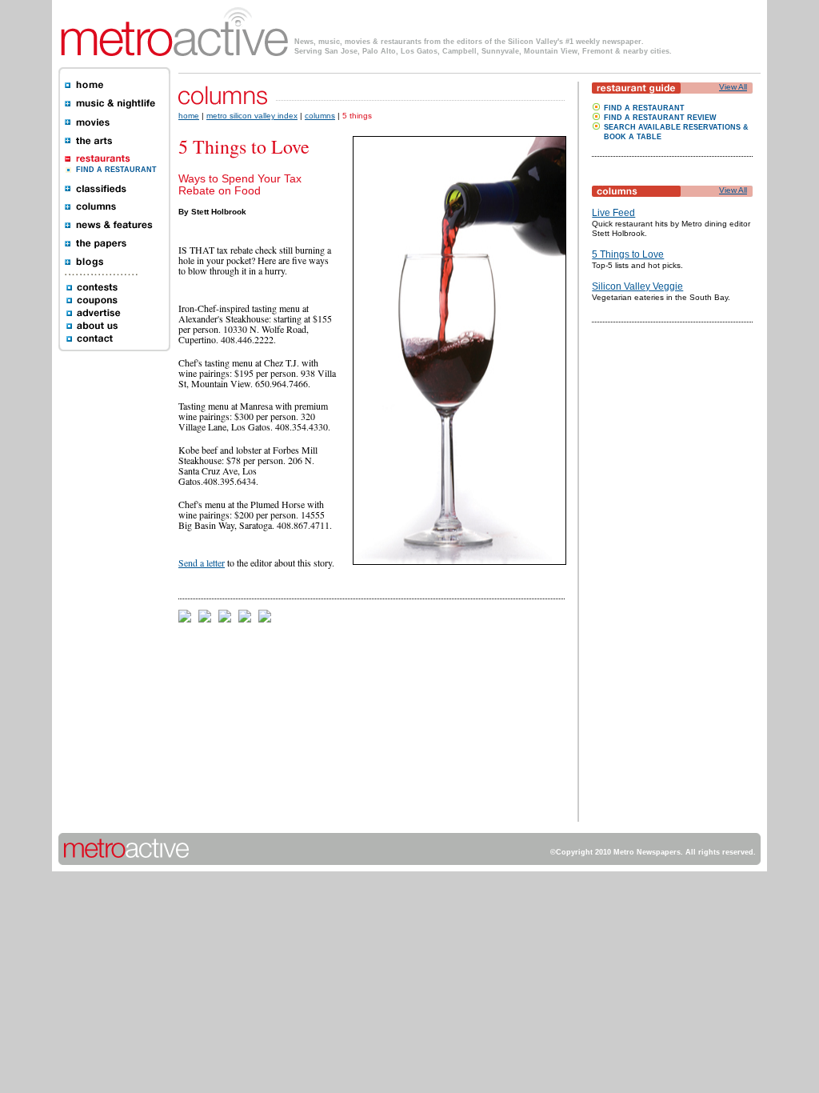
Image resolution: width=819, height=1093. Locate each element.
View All (733, 86)
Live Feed (613, 212)
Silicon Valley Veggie (637, 286)
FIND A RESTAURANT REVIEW (660, 118)
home (188, 115)
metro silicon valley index (252, 115)
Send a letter (201, 562)
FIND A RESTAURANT (116, 170)
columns (320, 115)
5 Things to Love (628, 254)
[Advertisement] (640, 582)
